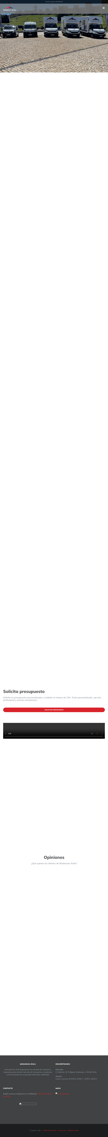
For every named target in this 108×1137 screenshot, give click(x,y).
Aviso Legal (62, 1130)
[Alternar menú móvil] (104, 8)
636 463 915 (42, 1094)
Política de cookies (73, 1130)
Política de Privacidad (49, 1130)
